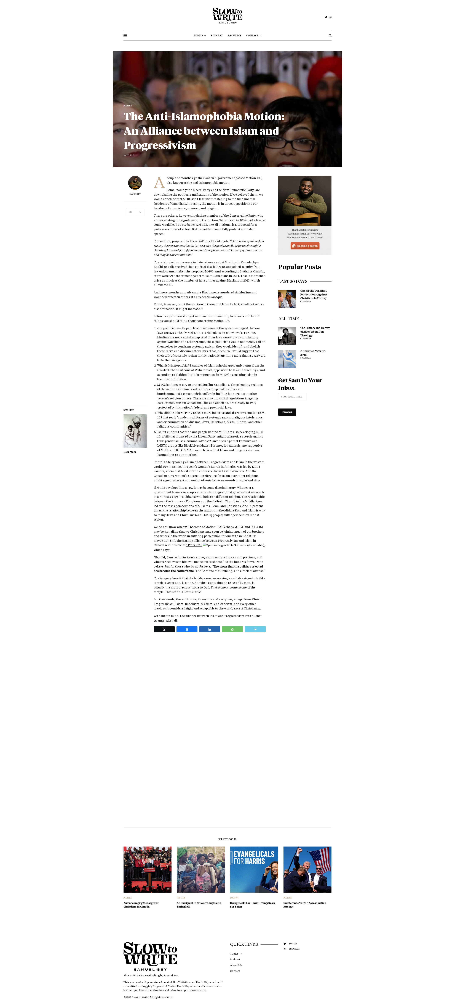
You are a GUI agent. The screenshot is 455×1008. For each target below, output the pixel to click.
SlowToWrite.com (183, 982)
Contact (235, 971)
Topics (234, 953)
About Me (236, 965)
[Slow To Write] (227, 16)
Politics (128, 106)
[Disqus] (227, 689)
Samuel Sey (135, 194)
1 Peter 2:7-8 (194, 545)
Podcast (235, 959)
